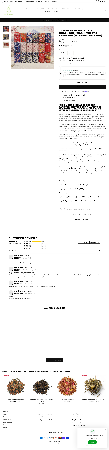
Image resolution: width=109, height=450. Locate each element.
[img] (18, 256)
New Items (66, 9)
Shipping (61, 42)
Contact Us (21, 1)
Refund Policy (7, 417)
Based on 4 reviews (15, 244)
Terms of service (7, 422)
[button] (63, 46)
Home (25, 9)
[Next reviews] (104, 73)
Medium (63, 53)
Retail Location (30, 1)
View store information (69, 100)
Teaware (41, 9)
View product (15, 388)
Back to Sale (55, 360)
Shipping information (82, 214)
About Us (5, 411)
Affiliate (5, 427)
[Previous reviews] (60, 73)
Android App (39, 1)
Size (61, 50)
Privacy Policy (7, 419)
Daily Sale (53, 9)
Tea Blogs (54, 1)
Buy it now (82, 87)
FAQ (4, 425)
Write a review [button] (83, 242)
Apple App (47, 1)
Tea (31, 9)
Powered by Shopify (54, 444)
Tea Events (80, 9)
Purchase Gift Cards (54, 12)
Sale (65, 28)
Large (70, 53)
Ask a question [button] (95, 242)
